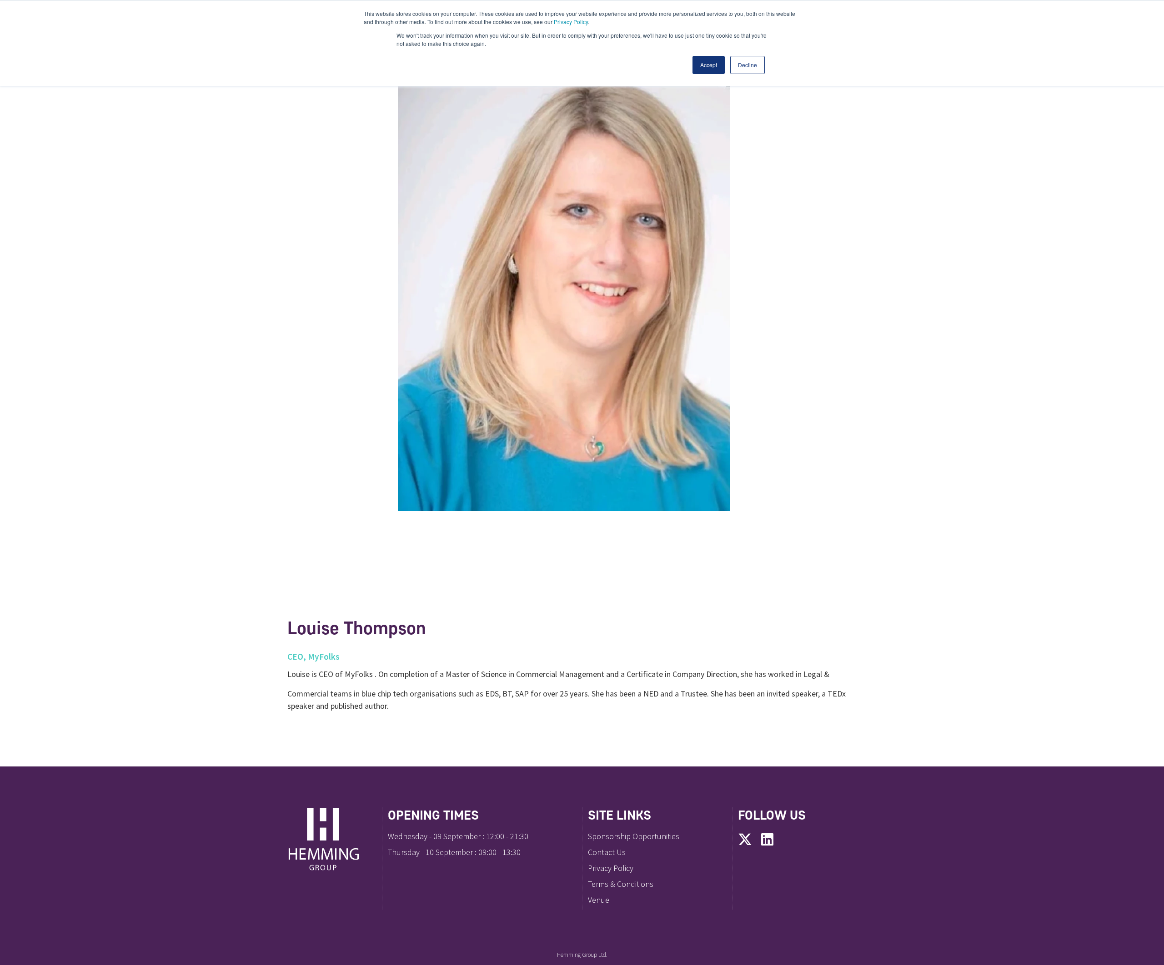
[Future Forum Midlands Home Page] (331, 839)
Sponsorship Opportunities (633, 836)
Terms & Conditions (620, 884)
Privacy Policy (571, 21)
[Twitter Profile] (745, 840)
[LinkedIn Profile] (767, 840)
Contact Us (607, 852)
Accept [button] (708, 65)
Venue (598, 900)
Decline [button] (747, 65)
